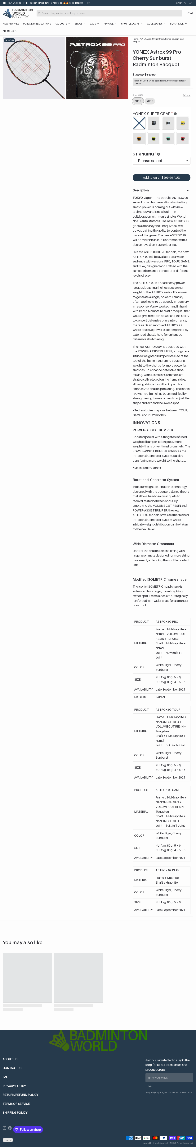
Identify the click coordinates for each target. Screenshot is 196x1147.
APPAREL (109, 23)
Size (138, 95)
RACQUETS (61, 23)
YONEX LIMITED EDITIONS (37, 23)
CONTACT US (12, 1068)
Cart (190, 13)
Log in (190, 3)
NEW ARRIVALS (11, 23)
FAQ (5, 1077)
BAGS (93, 23)
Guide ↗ (186, 95)
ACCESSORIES (155, 23)
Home (135, 39)
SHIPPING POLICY (15, 1112)
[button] (161, 178)
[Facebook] (10, 1129)
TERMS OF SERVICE (16, 1104)
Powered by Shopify (151, 1143)
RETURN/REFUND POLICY (20, 1095)
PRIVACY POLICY (14, 1086)
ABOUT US (8, 31)
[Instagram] (5, 1129)
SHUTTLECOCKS (130, 23)
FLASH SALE (177, 23)
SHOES (78, 23)
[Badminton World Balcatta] (18, 13)
